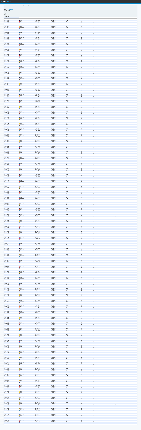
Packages (112, 1)
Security (129, 1)
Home (107, 1)
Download (137, 1)
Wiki (121, 1)
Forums (117, 1)
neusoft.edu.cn (10, 9)
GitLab (124, 1)
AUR (133, 1)
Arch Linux (6, 2)
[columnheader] (11, 18)
